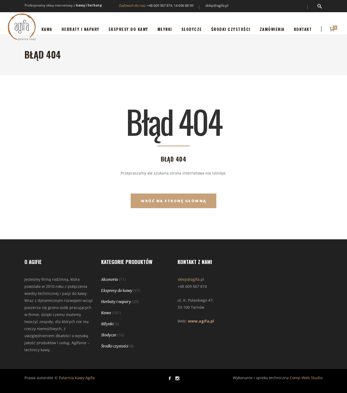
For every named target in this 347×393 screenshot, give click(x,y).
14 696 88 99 (183, 5)
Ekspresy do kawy (116, 290)
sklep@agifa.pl (216, 5)
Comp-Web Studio (306, 377)
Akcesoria (109, 279)
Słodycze (108, 335)
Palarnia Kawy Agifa (77, 377)
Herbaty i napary (116, 301)
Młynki (107, 323)
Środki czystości (114, 346)
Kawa (106, 312)
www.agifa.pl (201, 321)
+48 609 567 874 (159, 5)
